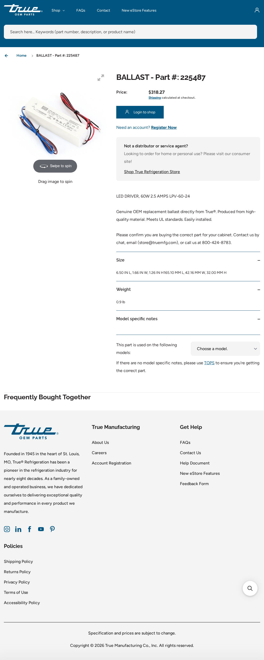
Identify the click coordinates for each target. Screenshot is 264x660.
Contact (103, 10)
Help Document (195, 463)
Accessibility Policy (22, 602)
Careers (99, 452)
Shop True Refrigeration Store (152, 171)
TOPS (209, 362)
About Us (100, 442)
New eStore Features (139, 10)
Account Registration (111, 463)
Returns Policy (17, 571)
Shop (56, 10)
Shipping (154, 97)
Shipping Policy (18, 561)
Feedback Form (194, 483)
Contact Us (190, 452)
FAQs (80, 10)
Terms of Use (16, 592)
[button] (250, 588)
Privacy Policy (17, 582)
